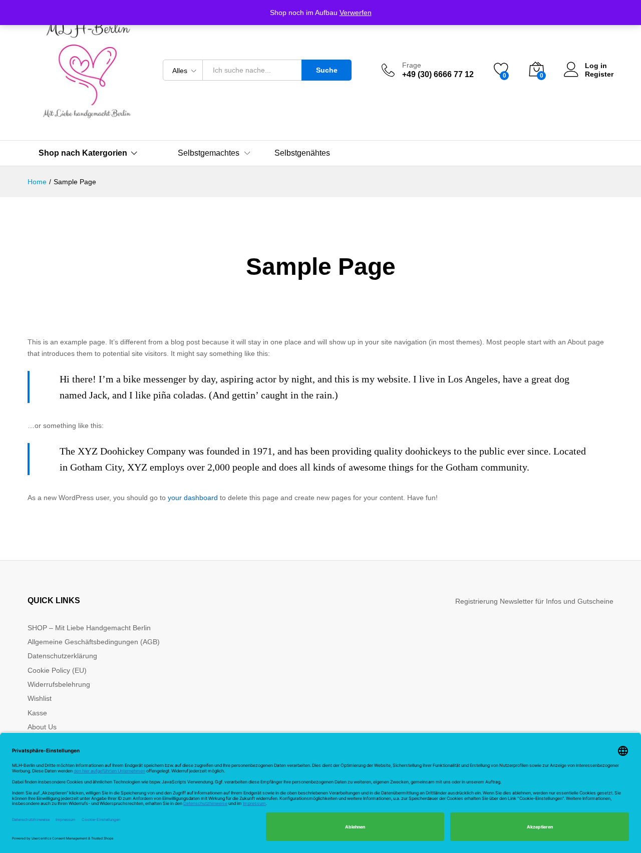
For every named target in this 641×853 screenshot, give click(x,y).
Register (599, 74)
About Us (42, 727)
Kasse (37, 713)
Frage (411, 65)
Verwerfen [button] (356, 13)
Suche (327, 70)
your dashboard (193, 498)
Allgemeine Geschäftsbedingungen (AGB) (94, 642)
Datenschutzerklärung (62, 656)
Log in (596, 66)
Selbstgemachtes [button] (208, 153)
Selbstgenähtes (302, 153)
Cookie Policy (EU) (57, 670)
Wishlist (40, 698)
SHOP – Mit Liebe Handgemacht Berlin (89, 628)
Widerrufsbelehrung (59, 684)
